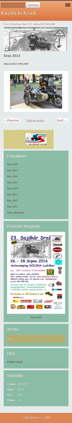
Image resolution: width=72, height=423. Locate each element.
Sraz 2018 (12, 164)
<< (11, 339)
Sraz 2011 (12, 206)
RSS (48, 417)
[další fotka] (63, 91)
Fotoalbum (16, 23)
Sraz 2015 (12, 182)
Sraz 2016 (12, 176)
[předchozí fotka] (9, 91)
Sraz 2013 (27, 23)
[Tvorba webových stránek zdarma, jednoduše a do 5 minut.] (43, 418)
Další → (62, 120)
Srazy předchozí (15, 212)
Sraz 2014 (12, 188)
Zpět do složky (35, 120)
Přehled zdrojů (14, 361)
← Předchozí (11, 120)
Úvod (6, 23)
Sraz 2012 (12, 200)
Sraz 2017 (12, 170)
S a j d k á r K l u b (18, 13)
